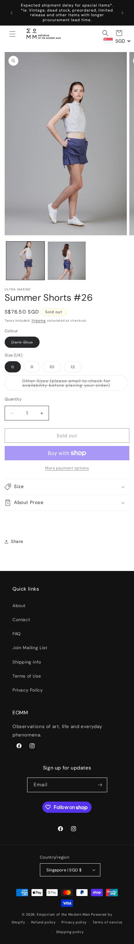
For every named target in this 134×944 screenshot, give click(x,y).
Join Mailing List (29, 647)
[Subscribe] (100, 785)
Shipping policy (70, 932)
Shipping (38, 321)
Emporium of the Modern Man (63, 914)
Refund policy (43, 922)
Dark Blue (25, 343)
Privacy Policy (27, 690)
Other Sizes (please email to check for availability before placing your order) (75, 384)
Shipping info (26, 662)
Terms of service (107, 922)
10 (55, 368)
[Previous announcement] (11, 13)
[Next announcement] (122, 13)
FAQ (16, 633)
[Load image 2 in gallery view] (67, 261)
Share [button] (17, 541)
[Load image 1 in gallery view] (25, 261)
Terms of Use (26, 676)
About (19, 605)
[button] (12, 34)
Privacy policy (74, 922)
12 (76, 368)
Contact (21, 619)
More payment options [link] (67, 468)
